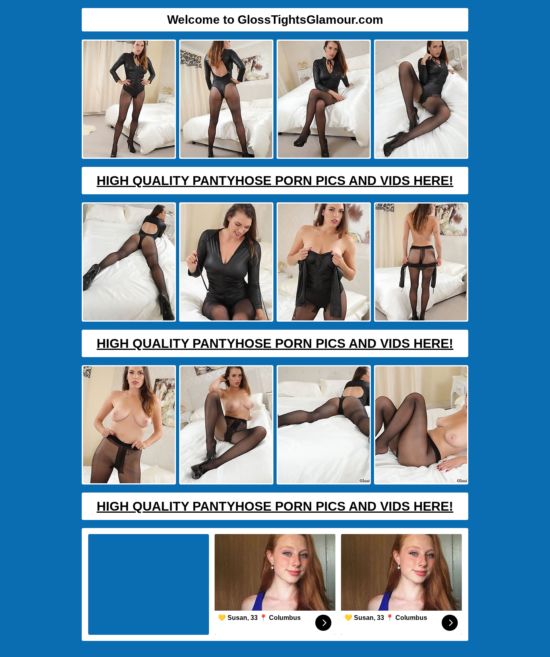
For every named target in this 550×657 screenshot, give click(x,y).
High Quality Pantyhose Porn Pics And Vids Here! (275, 180)
